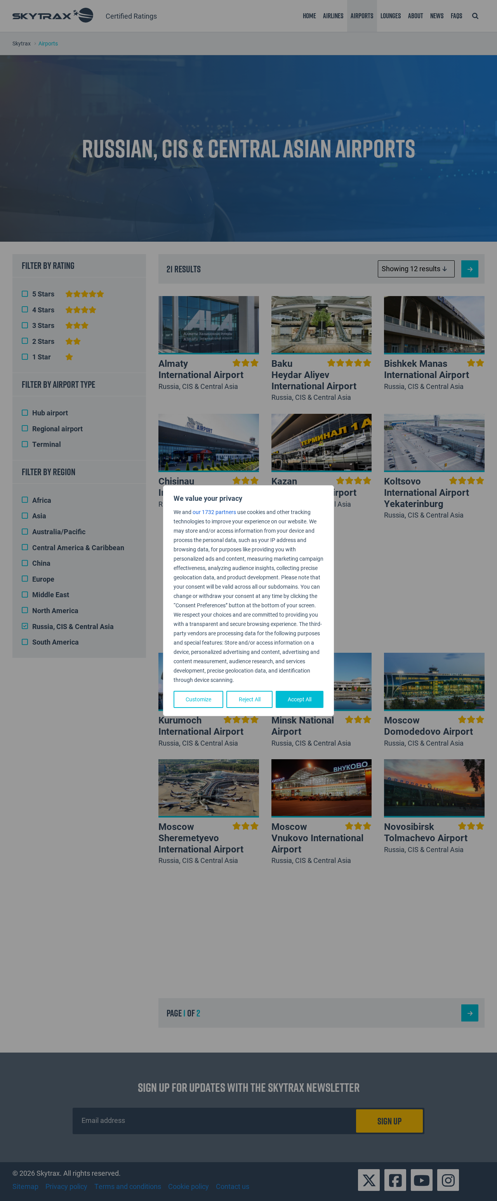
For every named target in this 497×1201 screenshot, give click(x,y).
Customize (198, 699)
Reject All (250, 699)
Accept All (299, 699)
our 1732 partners (214, 512)
